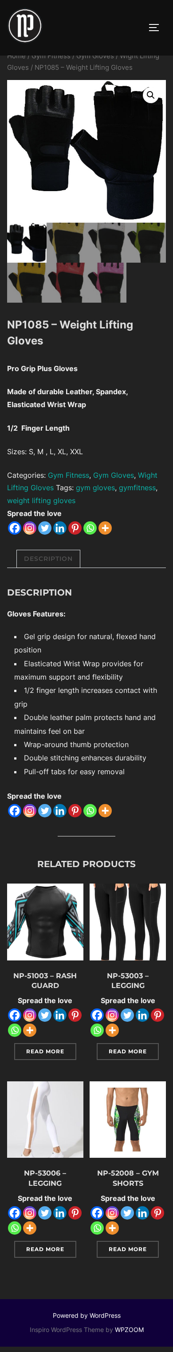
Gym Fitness (51, 56)
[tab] (48, 559)
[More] (105, 528)
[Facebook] (14, 528)
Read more (45, 1051)
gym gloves (95, 487)
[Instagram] (29, 528)
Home (16, 56)
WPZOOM (129, 1329)
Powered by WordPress (87, 1315)
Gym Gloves (95, 56)
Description (48, 559)
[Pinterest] (75, 528)
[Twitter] (44, 528)
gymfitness (137, 487)
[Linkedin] (60, 528)
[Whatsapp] (90, 528)
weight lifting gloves (41, 500)
